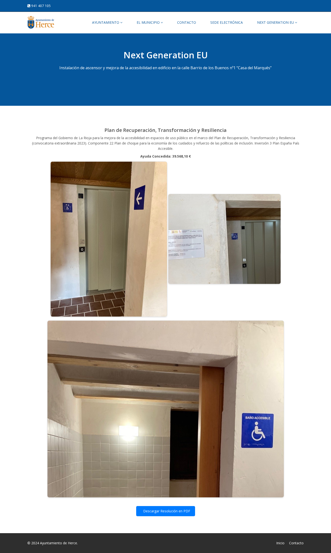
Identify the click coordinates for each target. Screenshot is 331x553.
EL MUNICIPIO (149, 22)
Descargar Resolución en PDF (166, 511)
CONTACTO (186, 22)
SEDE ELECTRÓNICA (226, 22)
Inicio (280, 543)
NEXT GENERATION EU (276, 22)
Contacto (296, 543)
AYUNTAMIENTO (106, 22)
